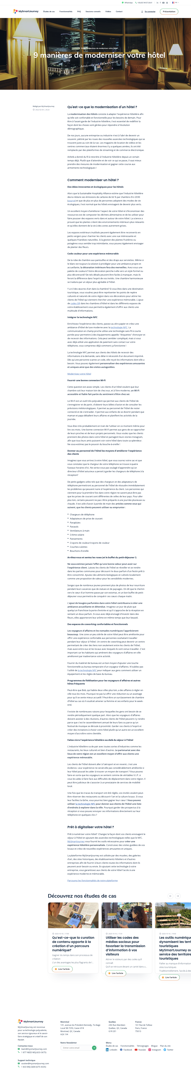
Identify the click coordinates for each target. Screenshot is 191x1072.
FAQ (79, 11)
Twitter (170, 1049)
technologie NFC (119, 327)
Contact (119, 11)
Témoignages (143, 1045)
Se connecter (150, 12)
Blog (83, 48)
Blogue (154, 1045)
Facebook (128, 1049)
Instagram (156, 1049)
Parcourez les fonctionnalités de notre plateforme (92, 880)
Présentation (169, 11)
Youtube (142, 1049)
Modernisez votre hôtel (79, 373)
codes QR (75, 303)
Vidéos (108, 11)
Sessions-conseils (93, 11)
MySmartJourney (76, 841)
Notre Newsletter (68, 1042)
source (71, 200)
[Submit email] (94, 1048)
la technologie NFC (87, 670)
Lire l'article (64, 969)
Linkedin (113, 1049)
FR (176, 3)
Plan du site (165, 1045)
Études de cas (49, 11)
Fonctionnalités (66, 11)
